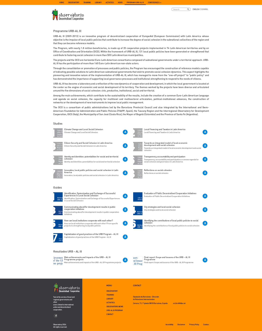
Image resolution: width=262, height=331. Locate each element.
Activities (110, 2)
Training (87, 2)
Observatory (73, 2)
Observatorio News (114, 306)
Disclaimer (181, 324)
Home (61, 2)
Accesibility (169, 324)
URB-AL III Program (114, 310)
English (196, 9)
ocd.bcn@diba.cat (179, 303)
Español (204, 9)
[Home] (68, 15)
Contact (109, 314)
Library (98, 2)
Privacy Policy (194, 324)
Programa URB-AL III (135, 2)
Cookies (206, 324)
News (120, 2)
